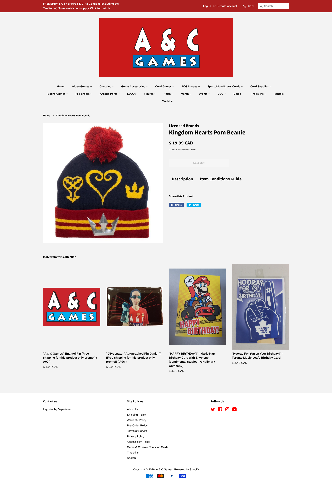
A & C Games (164, 469)
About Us (132, 409)
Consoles (106, 86)
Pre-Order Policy (137, 425)
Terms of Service (137, 430)
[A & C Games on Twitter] (213, 410)
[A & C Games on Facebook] (220, 410)
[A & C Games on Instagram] (227, 410)
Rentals (279, 93)
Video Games (81, 86)
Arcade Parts (109, 93)
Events (203, 93)
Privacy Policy (135, 436)
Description (182, 179)
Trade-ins (257, 93)
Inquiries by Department (57, 409)
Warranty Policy (136, 420)
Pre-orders (83, 93)
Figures (149, 93)
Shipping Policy (136, 414)
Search (131, 457)
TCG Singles (190, 86)
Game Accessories (133, 86)
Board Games (56, 93)
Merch (185, 93)
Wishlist (167, 101)
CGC (220, 93)
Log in (207, 6)
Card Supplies (260, 86)
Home (61, 86)
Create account (227, 6)
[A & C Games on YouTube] (234, 410)
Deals (237, 93)
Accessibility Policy (138, 441)
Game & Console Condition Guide (147, 447)
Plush (167, 93)
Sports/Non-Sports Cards (224, 86)
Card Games (163, 86)
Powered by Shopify (186, 469)
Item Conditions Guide (221, 179)
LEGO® (131, 93)
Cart (251, 6)
